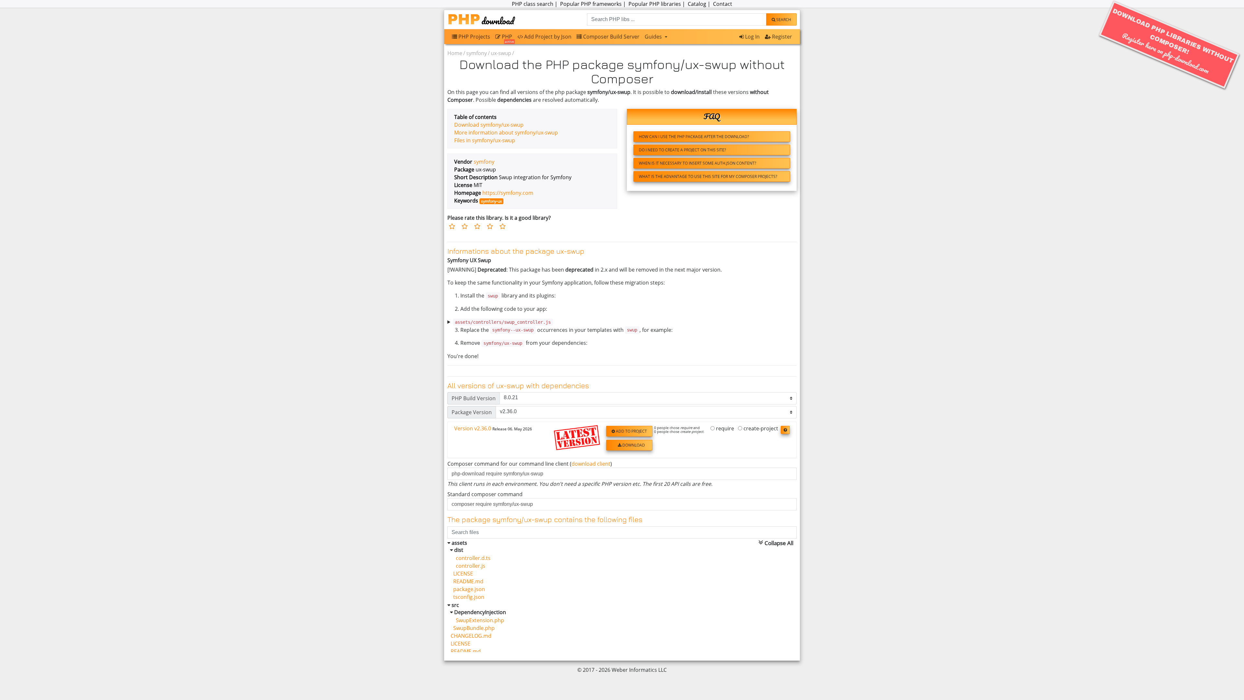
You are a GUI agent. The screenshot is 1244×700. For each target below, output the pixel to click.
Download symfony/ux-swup (489, 124)
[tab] (622, 440)
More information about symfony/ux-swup (506, 132)
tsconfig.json (467, 597)
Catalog (697, 3)
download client (590, 463)
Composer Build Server (610, 36)
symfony (476, 53)
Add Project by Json (547, 36)
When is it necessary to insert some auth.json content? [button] (697, 163)
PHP (507, 38)
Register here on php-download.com (1173, 41)
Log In (752, 36)
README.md (467, 581)
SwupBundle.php (473, 628)
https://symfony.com (507, 192)
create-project (760, 429)
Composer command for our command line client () (529, 463)
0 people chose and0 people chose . (679, 430)
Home (454, 53)
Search (783, 19)
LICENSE (462, 573)
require (724, 429)
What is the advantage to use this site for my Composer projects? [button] (708, 176)
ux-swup (501, 53)
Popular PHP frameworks (591, 3)
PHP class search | (535, 3)
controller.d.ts (470, 558)
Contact (722, 3)
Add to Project (631, 431)
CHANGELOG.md (471, 635)
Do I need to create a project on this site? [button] (682, 150)
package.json (468, 589)
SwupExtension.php (477, 620)
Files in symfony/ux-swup (484, 140)
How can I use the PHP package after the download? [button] (694, 136)
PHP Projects (473, 36)
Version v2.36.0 (493, 428)
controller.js (468, 565)
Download (633, 445)
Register (781, 36)
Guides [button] (654, 36)
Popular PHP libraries (654, 3)
